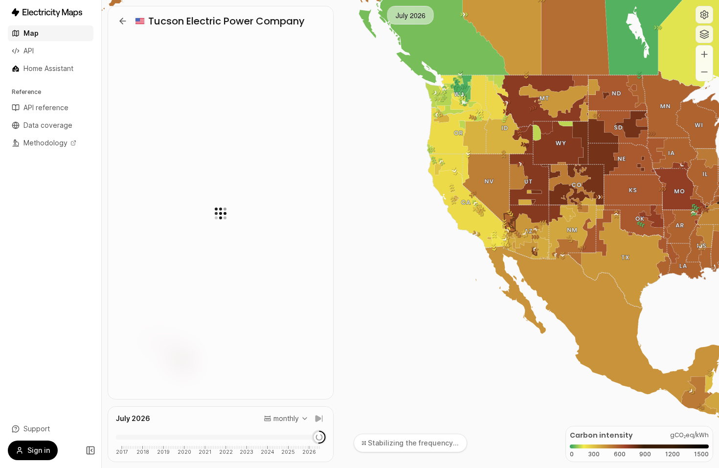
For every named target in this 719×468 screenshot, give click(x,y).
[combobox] (286, 418)
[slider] (319, 437)
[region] (410, 234)
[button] (704, 14)
